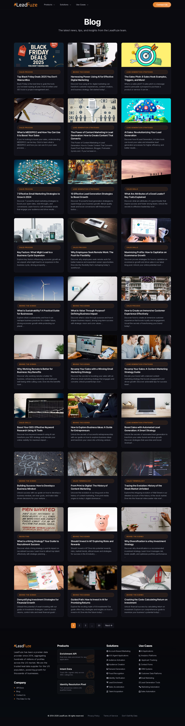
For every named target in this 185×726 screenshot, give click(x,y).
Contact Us (162, 4)
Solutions (64, 4)
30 (99, 625)
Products (48, 4)
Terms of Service (111, 716)
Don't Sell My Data (129, 716)
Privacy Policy (94, 716)
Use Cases (81, 4)
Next (107, 625)
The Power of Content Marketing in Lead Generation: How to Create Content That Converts (92, 135)
